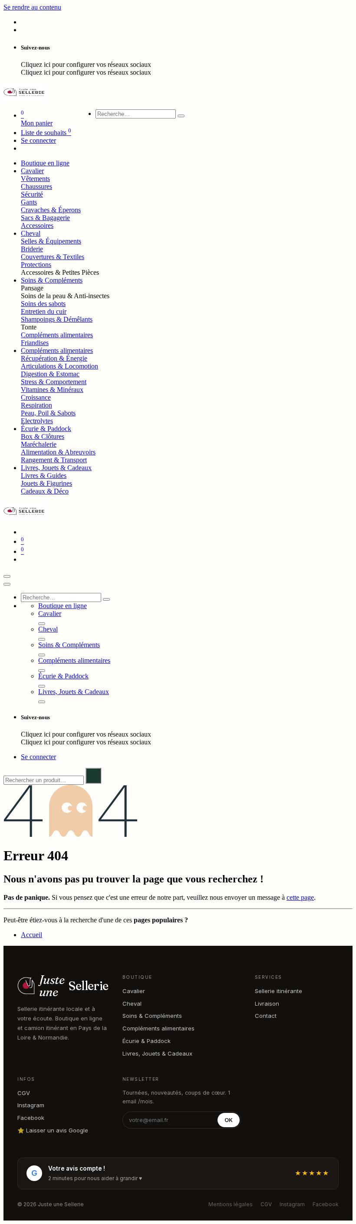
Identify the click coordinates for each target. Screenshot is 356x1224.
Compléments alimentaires (57, 335)
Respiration (36, 405)
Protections (36, 264)
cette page (300, 897)
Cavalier (133, 990)
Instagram (30, 1105)
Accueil (31, 934)
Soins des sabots (43, 303)
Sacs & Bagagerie (45, 217)
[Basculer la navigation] (6, 576)
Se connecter (38, 140)
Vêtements (35, 178)
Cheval (132, 1003)
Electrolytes (37, 420)
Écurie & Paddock (146, 1040)
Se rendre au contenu (32, 7)
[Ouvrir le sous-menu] (41, 623)
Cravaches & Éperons (51, 210)
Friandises (35, 342)
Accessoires (37, 225)
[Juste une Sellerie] (24, 98)
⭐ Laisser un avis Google (52, 1130)
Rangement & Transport (54, 460)
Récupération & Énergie (54, 358)
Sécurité (32, 194)
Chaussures (36, 186)
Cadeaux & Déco (45, 491)
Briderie (32, 249)
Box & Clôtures (42, 436)
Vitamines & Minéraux (52, 389)
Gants (29, 202)
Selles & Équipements (51, 241)
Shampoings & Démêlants (56, 319)
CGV (23, 1092)
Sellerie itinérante (278, 990)
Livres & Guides (43, 475)
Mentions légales (230, 1204)
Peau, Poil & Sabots (48, 413)
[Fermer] (6, 584)
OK (228, 1120)
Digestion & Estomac (50, 374)
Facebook (30, 1117)
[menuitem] (45, 163)
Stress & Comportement (53, 381)
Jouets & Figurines (46, 483)
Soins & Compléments (152, 1015)
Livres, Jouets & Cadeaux (157, 1053)
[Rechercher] (181, 116)
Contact (266, 1015)
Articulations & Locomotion (59, 366)
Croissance (36, 397)
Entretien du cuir (43, 311)
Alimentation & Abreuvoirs (58, 452)
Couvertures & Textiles (52, 256)
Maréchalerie (38, 444)
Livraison (267, 1003)
